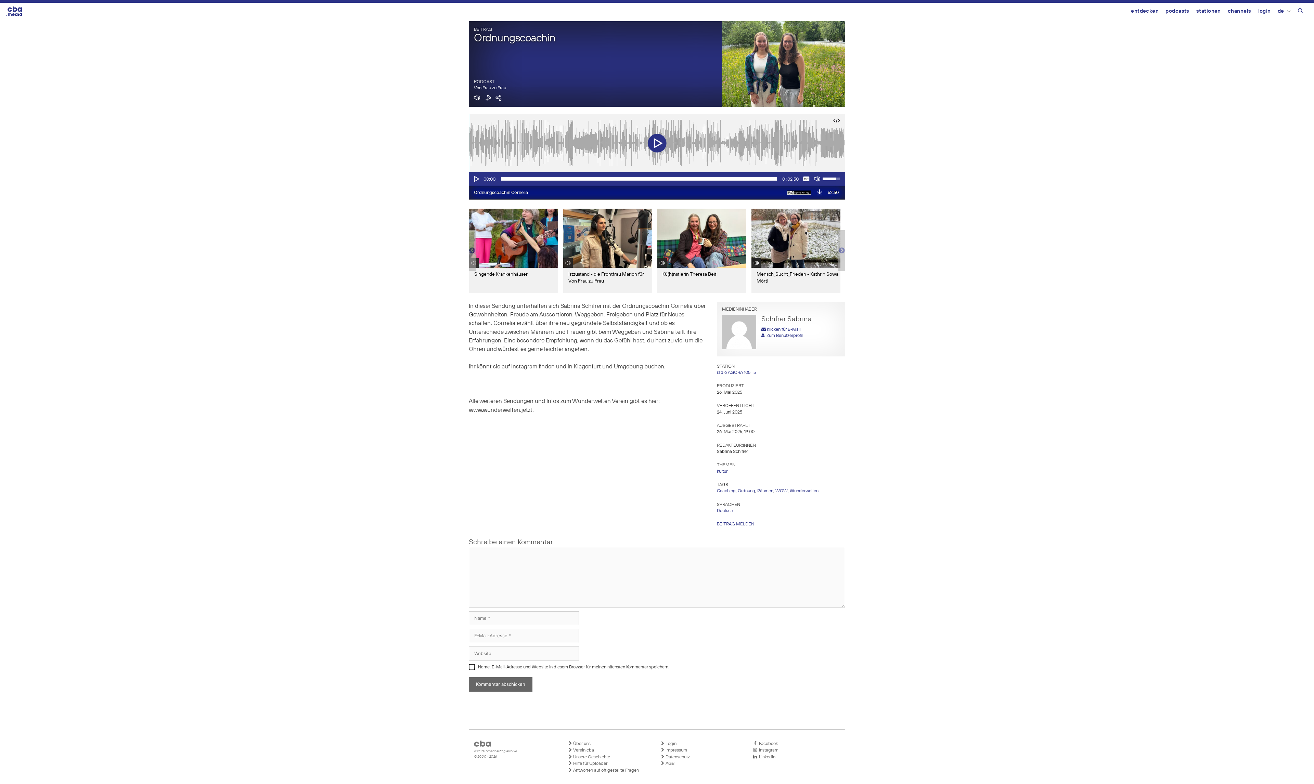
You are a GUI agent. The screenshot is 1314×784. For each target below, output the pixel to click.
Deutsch (725, 511)
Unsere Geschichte (591, 757)
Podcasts (1177, 11)
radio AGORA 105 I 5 (736, 372)
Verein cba (583, 750)
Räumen (765, 491)
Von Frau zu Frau (490, 88)
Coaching (726, 491)
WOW (781, 491)
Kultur (722, 471)
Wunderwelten (804, 491)
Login (1264, 11)
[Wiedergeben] (476, 178)
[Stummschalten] (817, 178)
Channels (1239, 11)
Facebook (767, 744)
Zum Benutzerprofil (783, 336)
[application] (657, 179)
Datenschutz (677, 757)
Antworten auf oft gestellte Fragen (605, 770)
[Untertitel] (806, 178)
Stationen (1208, 11)
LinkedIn (766, 757)
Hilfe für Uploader (589, 763)
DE (1281, 11)
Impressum (676, 750)
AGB (669, 763)
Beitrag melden (735, 524)
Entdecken (1145, 11)
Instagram (767, 750)
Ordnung (746, 491)
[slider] (639, 179)
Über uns (581, 744)
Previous (472, 250)
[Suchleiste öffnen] (1300, 12)
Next (841, 250)
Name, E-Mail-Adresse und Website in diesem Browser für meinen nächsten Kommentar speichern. (573, 667)
